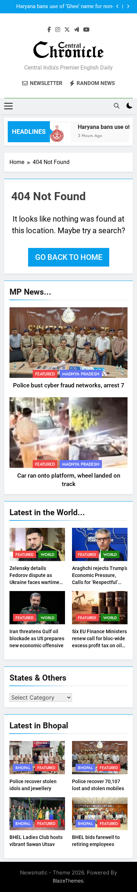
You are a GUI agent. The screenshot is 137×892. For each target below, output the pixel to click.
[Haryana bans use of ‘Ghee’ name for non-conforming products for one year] (55, 136)
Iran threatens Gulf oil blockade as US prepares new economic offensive (36, 638)
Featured (45, 374)
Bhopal (22, 767)
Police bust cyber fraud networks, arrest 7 (68, 385)
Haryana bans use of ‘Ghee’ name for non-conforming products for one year (64, 6)
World (47, 554)
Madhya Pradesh (80, 374)
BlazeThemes (68, 881)
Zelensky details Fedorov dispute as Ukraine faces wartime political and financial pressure (34, 582)
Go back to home (68, 257)
